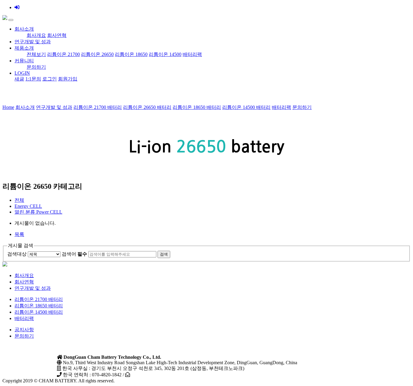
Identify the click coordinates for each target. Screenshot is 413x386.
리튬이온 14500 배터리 (246, 107)
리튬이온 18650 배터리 (197, 107)
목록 (19, 234)
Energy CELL (28, 206)
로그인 (49, 78)
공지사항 (24, 329)
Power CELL (38, 211)
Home (8, 107)
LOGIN (22, 73)
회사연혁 (57, 35)
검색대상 (17, 254)
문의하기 (36, 67)
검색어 (74, 254)
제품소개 (24, 48)
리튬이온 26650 (97, 54)
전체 (19, 200)
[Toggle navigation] (10, 20)
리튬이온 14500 (165, 54)
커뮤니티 (24, 60)
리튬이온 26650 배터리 (147, 107)
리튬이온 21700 (63, 54)
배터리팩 (192, 54)
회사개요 (36, 35)
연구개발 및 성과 (33, 41)
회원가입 (67, 78)
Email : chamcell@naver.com (159, 374)
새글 (19, 78)
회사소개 (24, 28)
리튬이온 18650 (131, 54)
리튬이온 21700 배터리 (97, 107)
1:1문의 (33, 78)
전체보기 (36, 54)
